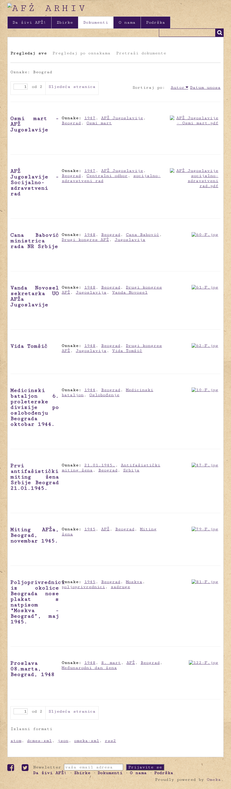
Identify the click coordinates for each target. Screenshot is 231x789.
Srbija (131, 470)
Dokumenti (95, 22)
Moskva (134, 581)
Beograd (71, 123)
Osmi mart (99, 123)
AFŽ (105, 529)
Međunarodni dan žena (89, 667)
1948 (89, 234)
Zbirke (65, 22)
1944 (89, 389)
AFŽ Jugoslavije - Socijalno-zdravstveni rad (34, 182)
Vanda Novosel (130, 292)
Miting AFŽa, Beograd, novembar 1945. (34, 535)
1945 (89, 529)
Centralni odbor (107, 175)
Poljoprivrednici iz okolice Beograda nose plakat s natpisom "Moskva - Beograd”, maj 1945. (37, 602)
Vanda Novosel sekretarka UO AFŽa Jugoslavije (34, 296)
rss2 (110, 740)
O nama (127, 22)
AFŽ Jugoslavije (122, 118)
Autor (178, 87)
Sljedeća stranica (71, 86)
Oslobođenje (104, 395)
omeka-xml (86, 740)
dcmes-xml (39, 740)
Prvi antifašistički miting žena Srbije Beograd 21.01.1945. (34, 476)
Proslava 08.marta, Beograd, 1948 (32, 668)
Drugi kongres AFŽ (85, 239)
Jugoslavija (130, 239)
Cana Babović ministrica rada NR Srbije (34, 240)
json (62, 740)
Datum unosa (205, 87)
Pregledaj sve (28, 53)
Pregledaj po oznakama (81, 53)
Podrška (155, 22)
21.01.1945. (99, 465)
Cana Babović (142, 234)
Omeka (214, 779)
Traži (219, 32)
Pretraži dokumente (141, 53)
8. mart (111, 662)
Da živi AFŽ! (29, 22)
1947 (89, 118)
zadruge (120, 586)
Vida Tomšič (29, 346)
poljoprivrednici (83, 586)
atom (15, 740)
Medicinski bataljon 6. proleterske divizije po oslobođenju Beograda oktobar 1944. (34, 407)
